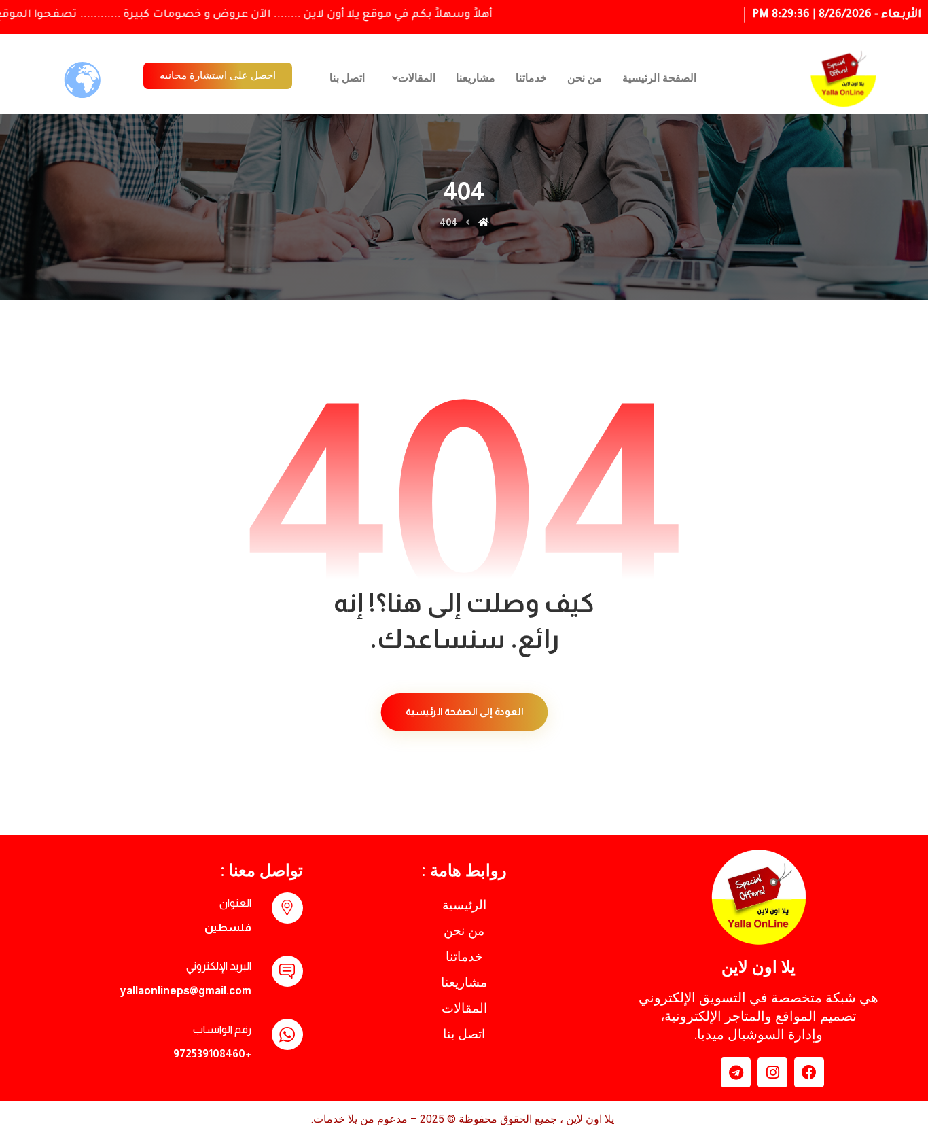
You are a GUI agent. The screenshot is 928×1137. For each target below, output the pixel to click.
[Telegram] (736, 1072)
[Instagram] (772, 1072)
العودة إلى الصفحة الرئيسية (464, 712)
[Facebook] (809, 1072)
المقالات (416, 77)
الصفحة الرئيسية (659, 77)
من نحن (584, 77)
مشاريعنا (475, 77)
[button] (410, 78)
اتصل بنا (347, 77)
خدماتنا (531, 77)
